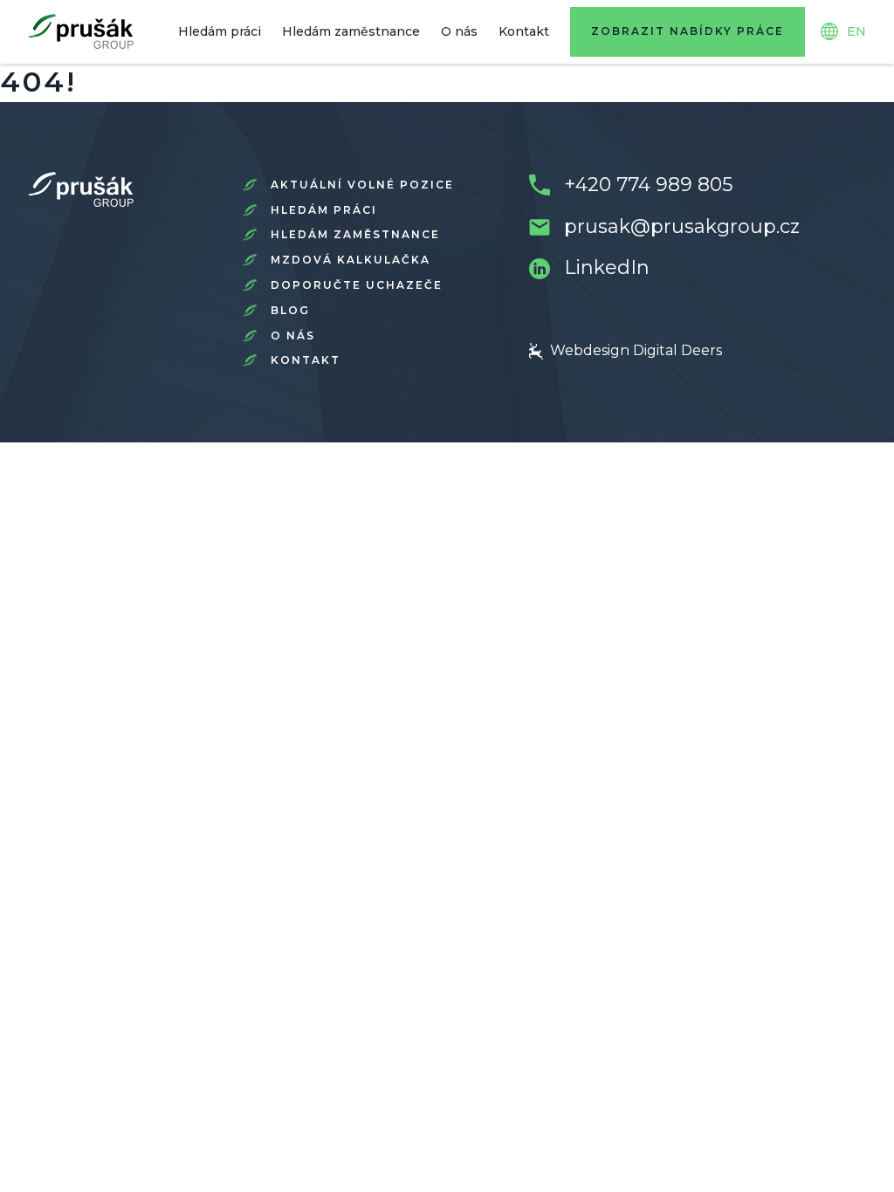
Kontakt (524, 31)
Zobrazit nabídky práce (687, 31)
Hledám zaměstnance (351, 31)
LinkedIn (607, 267)
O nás (459, 31)
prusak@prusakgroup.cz (682, 226)
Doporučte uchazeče (357, 284)
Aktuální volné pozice (362, 184)
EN (856, 31)
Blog (290, 310)
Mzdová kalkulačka (350, 259)
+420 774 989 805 (648, 184)
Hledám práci (219, 31)
